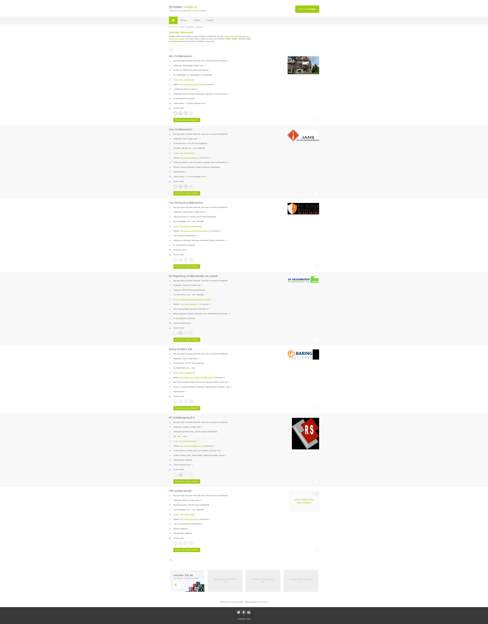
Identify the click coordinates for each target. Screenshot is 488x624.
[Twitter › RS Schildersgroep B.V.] (175, 475)
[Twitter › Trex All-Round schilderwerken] (175, 260)
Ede (184, 139)
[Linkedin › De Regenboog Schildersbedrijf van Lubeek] (186, 333)
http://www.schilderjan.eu (189, 519)
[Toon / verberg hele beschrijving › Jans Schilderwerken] (212, 162)
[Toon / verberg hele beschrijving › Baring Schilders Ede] (212, 382)
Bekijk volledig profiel (187, 120)
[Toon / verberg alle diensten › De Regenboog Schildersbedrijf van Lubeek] (212, 313)
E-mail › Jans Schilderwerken (184, 153)
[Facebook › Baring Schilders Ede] (181, 401)
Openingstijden (179, 172)
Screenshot (210, 84)
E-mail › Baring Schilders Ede (184, 373)
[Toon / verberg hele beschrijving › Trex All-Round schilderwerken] (212, 235)
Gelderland (177, 65)
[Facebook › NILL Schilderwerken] (181, 113)
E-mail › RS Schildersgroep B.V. (185, 441)
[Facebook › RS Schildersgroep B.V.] (181, 475)
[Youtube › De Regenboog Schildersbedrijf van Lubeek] (191, 333)
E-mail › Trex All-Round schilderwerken (187, 226)
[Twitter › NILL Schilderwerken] (175, 113)
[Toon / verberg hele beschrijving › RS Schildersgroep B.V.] (212, 450)
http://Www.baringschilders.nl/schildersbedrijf (196, 377)
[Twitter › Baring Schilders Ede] (175, 401)
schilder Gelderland (230, 36)
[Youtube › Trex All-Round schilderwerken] (191, 260)
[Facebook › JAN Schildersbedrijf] (181, 543)
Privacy (248, 619)
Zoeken (196, 20)
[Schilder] (173, 20)
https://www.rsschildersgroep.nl (191, 446)
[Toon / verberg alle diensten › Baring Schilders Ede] (212, 387)
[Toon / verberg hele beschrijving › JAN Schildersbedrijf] (212, 524)
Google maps (200, 65)
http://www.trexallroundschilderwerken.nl (195, 231)
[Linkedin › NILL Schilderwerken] (186, 113)
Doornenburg (187, 65)
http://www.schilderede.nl (189, 158)
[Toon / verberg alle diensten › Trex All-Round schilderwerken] (212, 240)
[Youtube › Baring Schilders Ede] (191, 401)
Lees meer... (210, 41)
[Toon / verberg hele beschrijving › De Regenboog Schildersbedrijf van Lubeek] (212, 309)
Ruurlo (185, 500)
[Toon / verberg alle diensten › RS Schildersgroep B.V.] (212, 455)
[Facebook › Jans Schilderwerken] (181, 187)
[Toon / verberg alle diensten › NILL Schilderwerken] (212, 94)
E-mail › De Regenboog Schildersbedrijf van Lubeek (192, 300)
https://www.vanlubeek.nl (189, 304)
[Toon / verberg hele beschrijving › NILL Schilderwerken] (212, 89)
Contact (209, 20)
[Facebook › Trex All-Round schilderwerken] (181, 260)
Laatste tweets (179, 103)
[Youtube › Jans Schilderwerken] (191, 187)
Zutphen (186, 427)
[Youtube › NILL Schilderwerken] (191, 113)
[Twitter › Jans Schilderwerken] (175, 187)
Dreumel (186, 285)
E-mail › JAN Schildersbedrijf (184, 514)
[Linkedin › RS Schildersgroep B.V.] (186, 475)
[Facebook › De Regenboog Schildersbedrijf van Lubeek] (181, 333)
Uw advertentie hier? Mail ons (225, 580)
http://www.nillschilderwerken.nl (191, 84)
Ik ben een (307, 9)
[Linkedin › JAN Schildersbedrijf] (186, 543)
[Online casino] (189, 582)
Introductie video (180, 250)
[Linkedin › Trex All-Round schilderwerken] (186, 260)
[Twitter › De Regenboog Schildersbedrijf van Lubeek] (175, 333)
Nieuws (183, 20)
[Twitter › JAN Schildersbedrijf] (175, 543)
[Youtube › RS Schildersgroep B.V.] (191, 475)
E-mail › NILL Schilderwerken (184, 80)
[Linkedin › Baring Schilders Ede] (186, 401)
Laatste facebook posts (197, 103)
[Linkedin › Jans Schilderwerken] (186, 187)
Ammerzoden (188, 212)
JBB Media (242, 619)
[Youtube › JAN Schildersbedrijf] (191, 543)
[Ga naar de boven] (317, 120)
